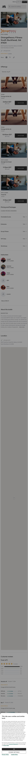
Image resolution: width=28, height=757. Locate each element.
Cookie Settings (14, 752)
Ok (14, 749)
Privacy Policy (6, 745)
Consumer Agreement (13, 744)
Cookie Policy (14, 754)
